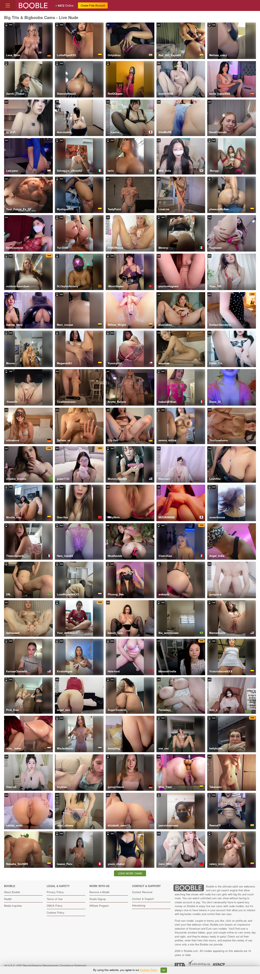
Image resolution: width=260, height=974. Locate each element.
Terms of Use (55, 899)
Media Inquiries (13, 906)
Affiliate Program (99, 906)
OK (163, 970)
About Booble (12, 892)
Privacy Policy (55, 892)
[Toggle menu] (7, 5)
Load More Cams (130, 873)
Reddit (8, 899)
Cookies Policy (55, 912)
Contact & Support (143, 899)
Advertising (138, 905)
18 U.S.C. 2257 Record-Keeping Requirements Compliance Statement (45, 965)
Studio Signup (97, 899)
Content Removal (142, 892)
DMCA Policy (55, 906)
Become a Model (99, 892)
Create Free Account (93, 5)
